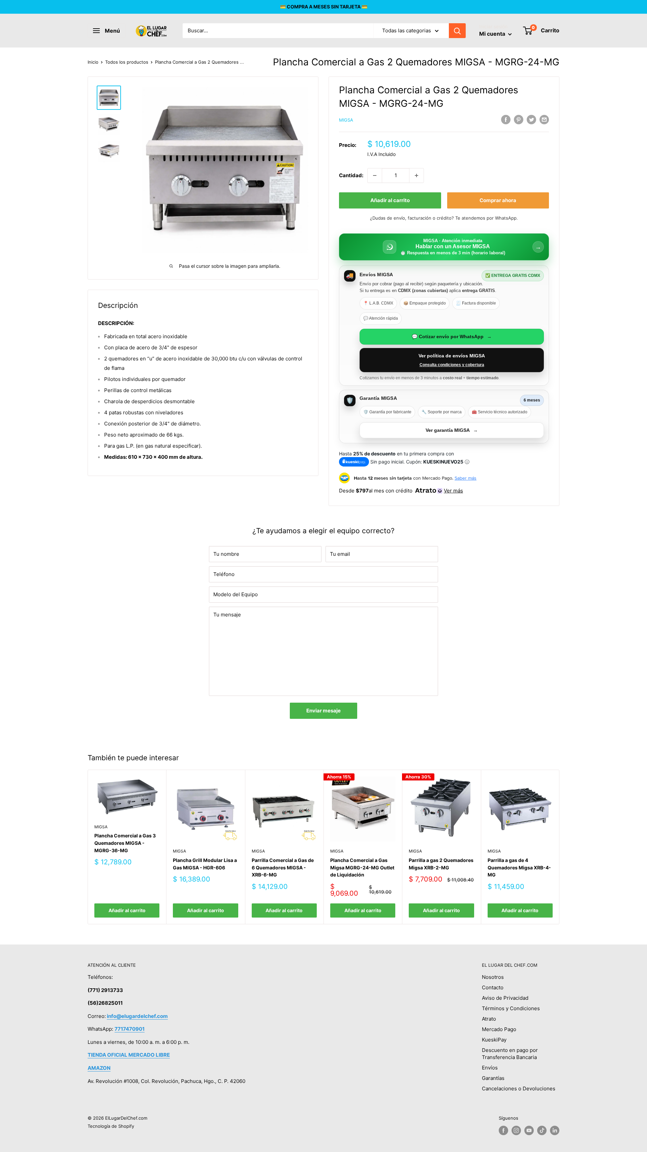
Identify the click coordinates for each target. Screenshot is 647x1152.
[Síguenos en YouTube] (529, 1130)
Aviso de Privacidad (505, 998)
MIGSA (346, 120)
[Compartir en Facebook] (506, 119)
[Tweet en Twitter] (531, 119)
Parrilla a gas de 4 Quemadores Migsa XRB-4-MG (519, 867)
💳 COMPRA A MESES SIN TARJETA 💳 (323, 6)
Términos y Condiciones (511, 1008)
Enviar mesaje (323, 710)
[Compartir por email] (544, 119)
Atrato (489, 1019)
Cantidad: (351, 175)
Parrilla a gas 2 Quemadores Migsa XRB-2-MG (441, 863)
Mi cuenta (492, 33)
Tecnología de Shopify (111, 1126)
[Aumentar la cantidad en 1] (416, 175)
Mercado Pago (499, 1029)
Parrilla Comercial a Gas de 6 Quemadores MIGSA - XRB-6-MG (283, 867)
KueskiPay (494, 1039)
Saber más (465, 478)
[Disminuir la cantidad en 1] (375, 175)
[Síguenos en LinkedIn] (554, 1130)
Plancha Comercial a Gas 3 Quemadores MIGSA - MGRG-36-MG (125, 843)
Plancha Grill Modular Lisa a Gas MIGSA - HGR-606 (205, 863)
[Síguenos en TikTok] (542, 1130)
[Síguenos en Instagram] (516, 1130)
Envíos (490, 1067)
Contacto (492, 987)
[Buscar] (457, 30)
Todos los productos (126, 62)
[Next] (559, 847)
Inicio (93, 62)
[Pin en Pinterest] (518, 119)
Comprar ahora (498, 200)
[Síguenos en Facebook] (503, 1130)
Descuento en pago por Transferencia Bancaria (510, 1053)
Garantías (493, 1078)
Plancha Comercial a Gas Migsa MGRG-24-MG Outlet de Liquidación (362, 867)
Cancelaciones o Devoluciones (518, 1088)
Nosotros (493, 977)
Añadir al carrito (390, 200)
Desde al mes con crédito (401, 490)
